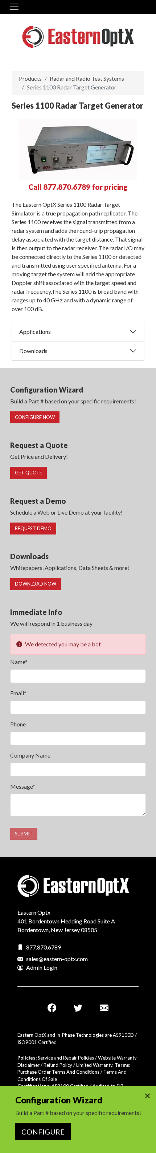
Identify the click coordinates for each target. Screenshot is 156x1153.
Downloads (33, 350)
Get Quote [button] (28, 472)
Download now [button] (35, 584)
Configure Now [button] (35, 417)
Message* (22, 786)
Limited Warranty (94, 1065)
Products (30, 78)
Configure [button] (43, 1131)
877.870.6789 (43, 947)
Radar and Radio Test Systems (87, 78)
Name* (19, 661)
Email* (18, 692)
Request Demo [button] (33, 528)
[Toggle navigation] (14, 7)
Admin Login (41, 967)
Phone (18, 724)
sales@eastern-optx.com (57, 958)
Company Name (30, 755)
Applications (35, 331)
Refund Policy (58, 1065)
